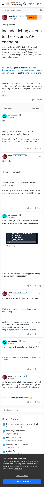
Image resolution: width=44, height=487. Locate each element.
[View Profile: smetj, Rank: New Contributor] (4, 17)
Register (31, 4)
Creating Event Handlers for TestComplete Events (18, 444)
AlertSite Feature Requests (12, 10)
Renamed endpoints (14, 437)
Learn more (18, 469)
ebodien (20, 454)
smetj (10, 16)
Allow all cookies (22, 482)
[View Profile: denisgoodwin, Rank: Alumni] (4, 116)
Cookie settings (22, 476)
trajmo (18, 447)
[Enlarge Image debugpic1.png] (22, 238)
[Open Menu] (40, 10)
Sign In (38, 4)
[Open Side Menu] (3, 3)
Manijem (19, 440)
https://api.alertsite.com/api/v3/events (19, 330)
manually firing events (15, 431)
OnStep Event (12, 451)
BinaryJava (20, 427)
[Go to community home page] (14, 4)
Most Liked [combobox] (36, 109)
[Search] (24, 3)
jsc (18, 434)
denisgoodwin (13, 115)
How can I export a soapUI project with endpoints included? (22, 424)
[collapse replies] (22, 113)
